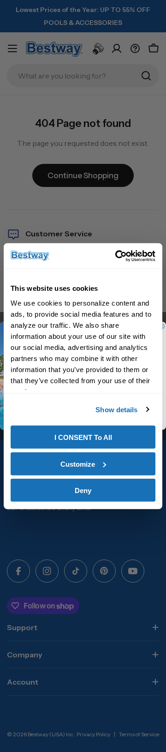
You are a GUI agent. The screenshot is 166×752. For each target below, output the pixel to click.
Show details (116, 409)
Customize (77, 464)
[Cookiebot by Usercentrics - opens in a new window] (117, 256)
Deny (83, 490)
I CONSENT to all (83, 437)
